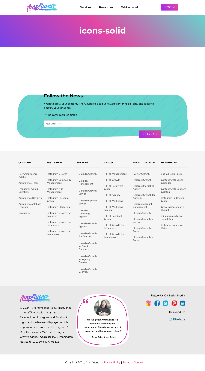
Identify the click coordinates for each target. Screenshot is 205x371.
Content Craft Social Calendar (172, 181)
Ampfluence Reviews (30, 198)
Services (85, 7)
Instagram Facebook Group (58, 199)
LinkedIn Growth (87, 174)
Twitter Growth (141, 174)
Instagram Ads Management (55, 190)
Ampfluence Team (28, 183)
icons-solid (102, 31)
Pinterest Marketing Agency (143, 187)
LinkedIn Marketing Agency (84, 213)
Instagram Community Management (59, 181)
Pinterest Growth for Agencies (144, 196)
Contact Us (24, 213)
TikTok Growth (112, 180)
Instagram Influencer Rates (172, 226)
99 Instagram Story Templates (171, 217)
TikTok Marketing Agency (113, 208)
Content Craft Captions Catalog (173, 190)
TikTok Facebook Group (113, 217)
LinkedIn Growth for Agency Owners (87, 259)
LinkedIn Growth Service (87, 192)
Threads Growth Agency (142, 229)
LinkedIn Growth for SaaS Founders (87, 246)
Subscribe (150, 134)
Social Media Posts (171, 174)
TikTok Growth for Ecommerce (114, 235)
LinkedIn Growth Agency (87, 225)
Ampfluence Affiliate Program (29, 205)
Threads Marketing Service (143, 220)
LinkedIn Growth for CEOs (87, 271)
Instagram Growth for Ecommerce (59, 232)
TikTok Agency (112, 195)
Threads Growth (142, 213)
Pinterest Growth (142, 180)
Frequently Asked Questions (28, 190)
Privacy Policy (112, 362)
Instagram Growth (57, 174)
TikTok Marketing (113, 201)
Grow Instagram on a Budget (172, 208)
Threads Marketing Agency (143, 238)
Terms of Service (133, 362)
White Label (129, 7)
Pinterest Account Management (142, 205)
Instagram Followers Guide (172, 199)
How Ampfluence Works (28, 175)
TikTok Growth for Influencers (114, 226)
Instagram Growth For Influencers (59, 223)
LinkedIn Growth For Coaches (87, 235)
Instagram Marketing (58, 207)
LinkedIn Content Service (87, 202)
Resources (106, 7)
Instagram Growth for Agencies (59, 214)
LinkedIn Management (85, 182)
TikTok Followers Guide (113, 187)
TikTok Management (115, 174)
